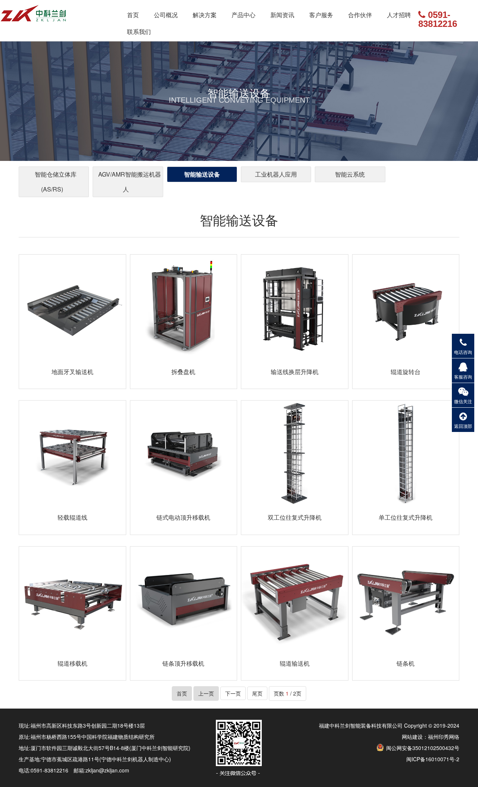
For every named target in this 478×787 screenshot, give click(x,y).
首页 (133, 14)
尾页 (257, 693)
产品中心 (243, 14)
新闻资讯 (282, 14)
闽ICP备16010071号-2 (432, 759)
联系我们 (139, 31)
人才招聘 (399, 14)
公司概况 (166, 14)
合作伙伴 (360, 14)
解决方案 (205, 14)
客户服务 (321, 14)
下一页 (233, 693)
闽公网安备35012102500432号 (422, 748)
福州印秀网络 (443, 736)
